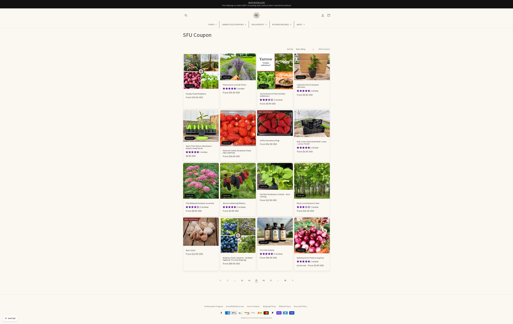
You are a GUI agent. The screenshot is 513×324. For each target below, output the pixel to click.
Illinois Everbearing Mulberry (234, 203)
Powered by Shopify (266, 318)
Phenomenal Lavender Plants (234, 85)
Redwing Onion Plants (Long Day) (310, 258)
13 (242, 280)
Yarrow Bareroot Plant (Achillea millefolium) (272, 95)
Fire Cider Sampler (267, 250)
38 (285, 280)
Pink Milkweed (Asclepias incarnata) (200, 203)
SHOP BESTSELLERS (256, 2)
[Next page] (293, 280)
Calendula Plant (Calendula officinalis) (308, 86)
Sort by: (290, 49)
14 (249, 280)
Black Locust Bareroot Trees (308, 203)
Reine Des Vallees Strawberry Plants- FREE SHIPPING (237, 152)
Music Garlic (190, 250)
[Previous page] (220, 280)
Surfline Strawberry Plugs (269, 141)
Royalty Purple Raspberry (196, 94)
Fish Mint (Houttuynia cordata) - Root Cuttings (275, 195)
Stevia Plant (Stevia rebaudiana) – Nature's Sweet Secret (199, 147)
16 (264, 280)
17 (271, 280)
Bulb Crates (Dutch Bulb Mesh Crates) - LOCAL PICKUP (312, 143)
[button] (186, 15)
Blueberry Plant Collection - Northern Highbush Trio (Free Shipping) (237, 259)
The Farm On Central (252, 318)
